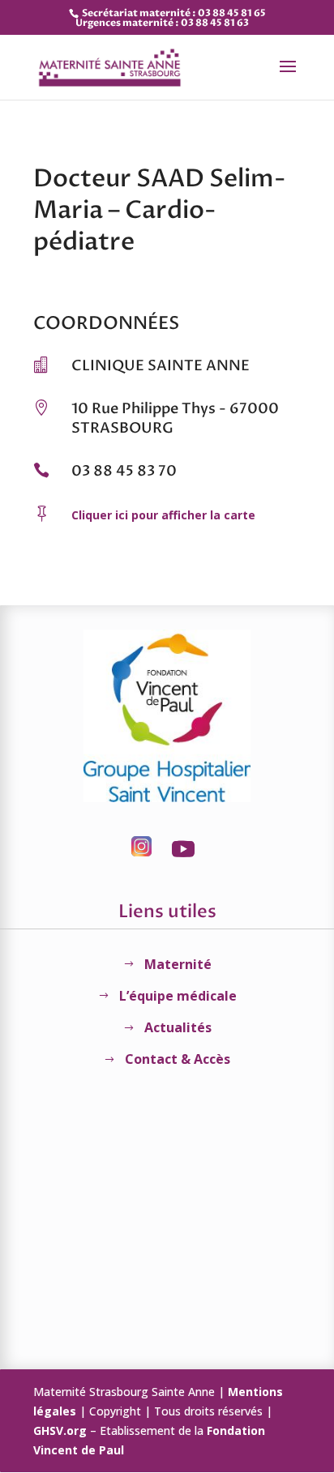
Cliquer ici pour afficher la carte (163, 515)
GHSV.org (60, 1430)
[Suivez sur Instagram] (141, 849)
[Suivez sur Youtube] (183, 849)
